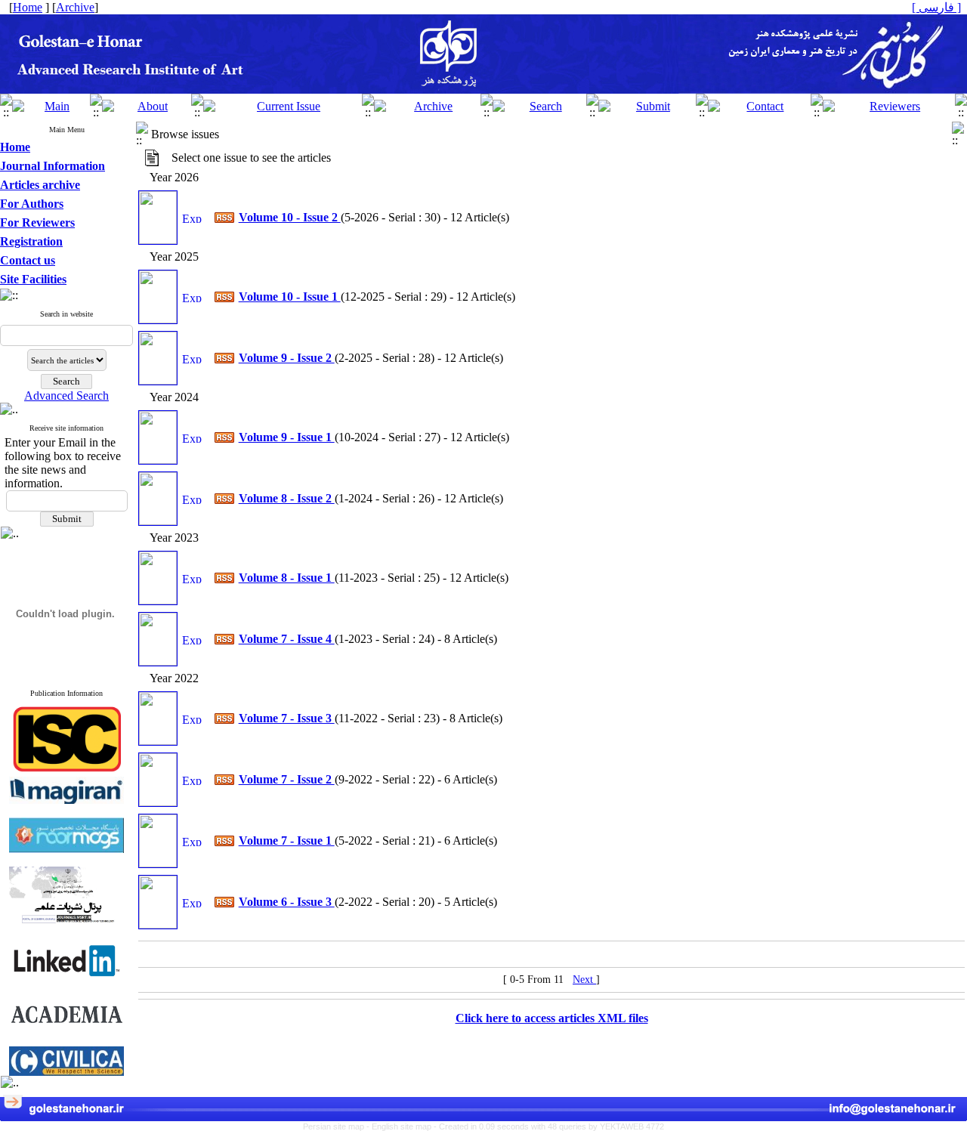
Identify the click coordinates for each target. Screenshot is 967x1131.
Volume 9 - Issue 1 (287, 437)
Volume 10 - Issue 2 (290, 217)
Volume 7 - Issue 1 (287, 840)
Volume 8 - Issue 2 (287, 498)
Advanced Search (66, 395)
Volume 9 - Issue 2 (287, 357)
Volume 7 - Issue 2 (287, 779)
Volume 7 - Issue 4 (287, 638)
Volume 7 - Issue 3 (287, 718)
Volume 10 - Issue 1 (290, 296)
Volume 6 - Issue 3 (287, 901)
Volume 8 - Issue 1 (287, 577)
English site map (403, 1126)
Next (584, 979)
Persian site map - (337, 1126)
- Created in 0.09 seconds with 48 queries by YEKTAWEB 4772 (549, 1126)
